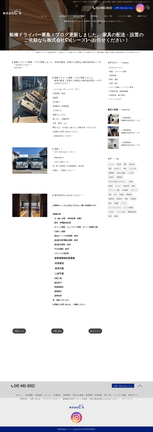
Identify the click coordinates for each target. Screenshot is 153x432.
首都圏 (116, 203)
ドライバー (133, 190)
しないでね (132, 168)
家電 (125, 164)
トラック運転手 (128, 207)
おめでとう (117, 168)
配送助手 (119, 199)
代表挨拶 (133, 199)
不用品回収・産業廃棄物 (118, 91)
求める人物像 (121, 173)
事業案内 (119, 177)
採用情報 (112, 75)
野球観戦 (111, 173)
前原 (110, 216)
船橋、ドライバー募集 (117, 71)
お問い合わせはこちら (124, 8)
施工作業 (132, 164)
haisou (131, 181)
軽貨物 (122, 194)
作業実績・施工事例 (117, 95)
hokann (111, 186)
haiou (133, 186)
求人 (115, 194)
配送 (110, 203)
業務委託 (129, 194)
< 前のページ (19, 331)
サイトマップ (127, 399)
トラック (123, 203)
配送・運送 (113, 79)
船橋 (126, 199)
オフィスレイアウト (115, 207)
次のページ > (95, 331)
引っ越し (111, 212)
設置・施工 (113, 83)
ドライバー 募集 (114, 190)
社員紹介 (111, 177)
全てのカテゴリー (116, 67)
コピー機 (130, 173)
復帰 (110, 168)
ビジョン (111, 164)
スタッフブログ (115, 99)
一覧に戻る (57, 331)
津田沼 (116, 216)
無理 (125, 168)
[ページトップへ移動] (140, 385)
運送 (110, 194)
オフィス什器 (121, 212)
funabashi (126, 186)
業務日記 (111, 199)
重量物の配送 (132, 212)
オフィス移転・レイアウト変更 (121, 87)
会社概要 (125, 190)
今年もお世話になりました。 (117, 181)
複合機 (119, 164)
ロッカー (118, 186)
